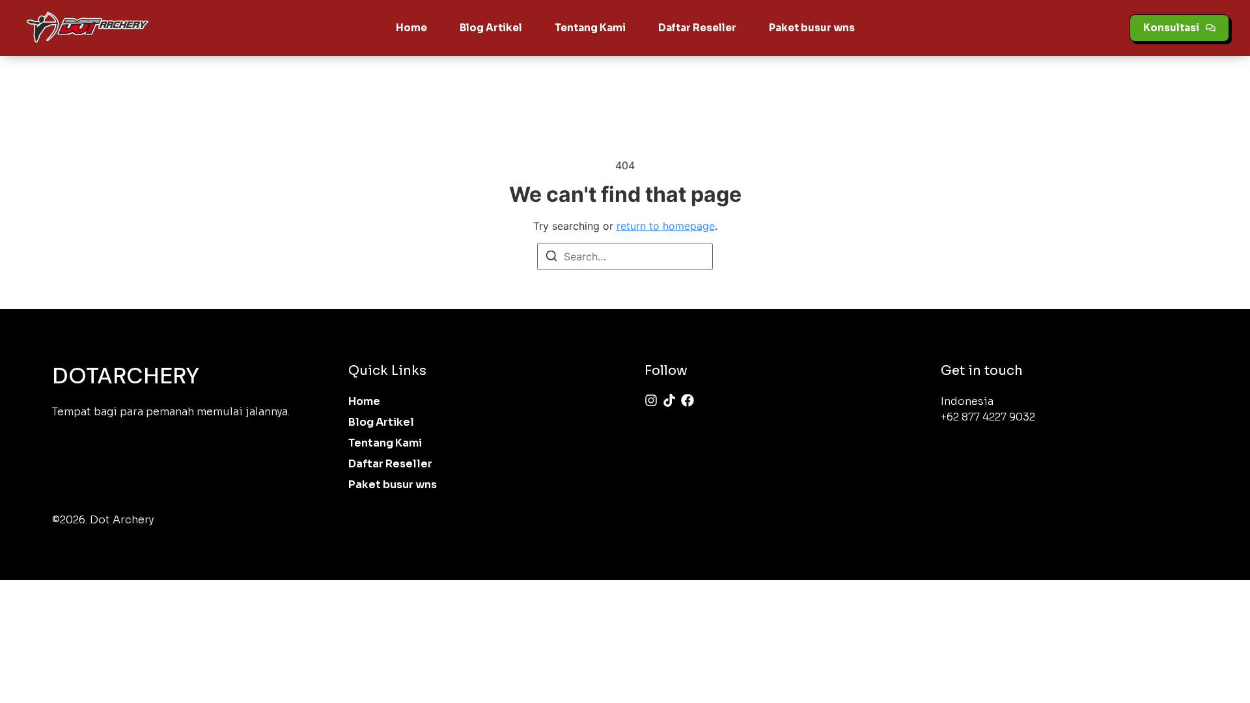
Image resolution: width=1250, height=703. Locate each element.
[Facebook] (687, 400)
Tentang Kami (590, 27)
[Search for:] (625, 256)
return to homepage (666, 225)
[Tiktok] (669, 400)
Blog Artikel (491, 27)
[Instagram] (651, 400)
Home (411, 27)
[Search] (551, 257)
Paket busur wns (812, 27)
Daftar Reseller (697, 27)
